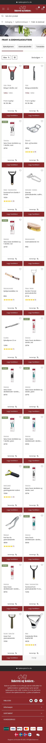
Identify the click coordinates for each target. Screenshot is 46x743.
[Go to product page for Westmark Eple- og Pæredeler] (33, 128)
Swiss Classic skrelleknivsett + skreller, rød (11, 588)
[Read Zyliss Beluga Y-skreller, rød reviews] (6, 96)
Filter (5, 57)
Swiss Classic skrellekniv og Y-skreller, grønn (12, 440)
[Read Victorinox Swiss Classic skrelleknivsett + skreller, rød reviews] (6, 595)
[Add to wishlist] (20, 66)
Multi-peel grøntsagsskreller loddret (12, 489)
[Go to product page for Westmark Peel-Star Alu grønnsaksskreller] (12, 522)
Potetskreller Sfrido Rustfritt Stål (31, 637)
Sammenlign (11, 111)
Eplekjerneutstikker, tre (11, 291)
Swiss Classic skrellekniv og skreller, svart (33, 489)
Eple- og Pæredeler (31, 143)
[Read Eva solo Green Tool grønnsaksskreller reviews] (6, 644)
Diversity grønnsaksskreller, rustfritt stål (33, 194)
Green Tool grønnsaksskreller (9, 637)
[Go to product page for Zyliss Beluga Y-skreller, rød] (12, 73)
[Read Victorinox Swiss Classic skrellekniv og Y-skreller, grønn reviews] (6, 447)
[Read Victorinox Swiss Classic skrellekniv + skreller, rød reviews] (27, 349)
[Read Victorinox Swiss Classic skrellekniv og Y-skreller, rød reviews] (6, 250)
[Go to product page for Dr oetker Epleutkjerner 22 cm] (12, 325)
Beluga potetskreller (31, 88)
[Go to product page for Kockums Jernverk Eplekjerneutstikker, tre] (12, 276)
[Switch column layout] (14, 57)
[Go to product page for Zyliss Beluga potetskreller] (33, 73)
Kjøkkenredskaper (21, 22)
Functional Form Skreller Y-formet (12, 193)
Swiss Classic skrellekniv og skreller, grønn (33, 391)
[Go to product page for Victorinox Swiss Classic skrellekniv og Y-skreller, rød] (12, 227)
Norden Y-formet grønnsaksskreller (31, 292)
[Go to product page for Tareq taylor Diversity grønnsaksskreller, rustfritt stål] (33, 177)
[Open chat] (38, 735)
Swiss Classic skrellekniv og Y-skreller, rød (12, 243)
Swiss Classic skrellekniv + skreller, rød (33, 341)
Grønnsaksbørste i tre (32, 242)
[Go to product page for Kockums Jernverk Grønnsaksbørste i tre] (33, 227)
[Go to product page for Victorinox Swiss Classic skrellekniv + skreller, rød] (33, 325)
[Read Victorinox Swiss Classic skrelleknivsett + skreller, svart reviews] (6, 398)
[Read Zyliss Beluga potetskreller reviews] (27, 96)
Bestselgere (36, 57)
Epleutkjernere (8, 47)
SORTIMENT (8, 713)
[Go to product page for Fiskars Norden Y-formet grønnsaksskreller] (33, 276)
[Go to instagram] (36, 700)
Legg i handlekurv (12, 115)
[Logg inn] (8, 9)
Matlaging (8, 22)
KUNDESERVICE (9, 719)
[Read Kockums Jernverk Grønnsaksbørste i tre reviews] (27, 250)
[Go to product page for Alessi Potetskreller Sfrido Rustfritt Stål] (33, 621)
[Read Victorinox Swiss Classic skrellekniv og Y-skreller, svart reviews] (6, 151)
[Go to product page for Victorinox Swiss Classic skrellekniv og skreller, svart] (33, 473)
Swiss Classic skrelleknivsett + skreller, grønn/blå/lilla (33, 440)
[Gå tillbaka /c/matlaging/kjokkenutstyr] (2, 22)
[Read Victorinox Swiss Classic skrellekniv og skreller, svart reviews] (27, 496)
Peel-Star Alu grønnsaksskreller (9, 539)
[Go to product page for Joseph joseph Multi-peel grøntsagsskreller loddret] (12, 473)
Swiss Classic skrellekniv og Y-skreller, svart (12, 144)
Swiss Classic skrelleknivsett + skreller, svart (11, 391)
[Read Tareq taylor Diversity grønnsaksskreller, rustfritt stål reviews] (27, 201)
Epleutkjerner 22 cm (10, 340)
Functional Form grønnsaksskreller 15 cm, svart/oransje (33, 588)
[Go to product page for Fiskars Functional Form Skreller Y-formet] (12, 177)
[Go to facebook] (40, 700)
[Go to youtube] (31, 700)
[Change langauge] (16, 734)
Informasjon (8, 707)
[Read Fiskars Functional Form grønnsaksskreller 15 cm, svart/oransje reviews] (27, 595)
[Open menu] (3, 8)
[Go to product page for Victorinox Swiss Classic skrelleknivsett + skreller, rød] (12, 572)
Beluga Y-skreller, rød (10, 88)
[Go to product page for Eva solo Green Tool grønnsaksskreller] (12, 621)
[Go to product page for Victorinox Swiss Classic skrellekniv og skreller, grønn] (33, 374)
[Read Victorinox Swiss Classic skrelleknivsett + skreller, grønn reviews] (27, 546)
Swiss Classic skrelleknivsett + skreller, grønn (33, 539)
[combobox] (23, 16)
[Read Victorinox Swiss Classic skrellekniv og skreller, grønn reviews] (27, 398)
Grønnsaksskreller (25, 47)
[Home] (23, 9)
